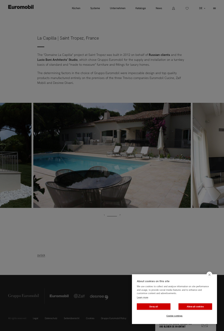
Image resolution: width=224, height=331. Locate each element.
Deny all (153, 306)
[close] (209, 275)
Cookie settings (174, 316)
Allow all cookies (195, 306)
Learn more (142, 297)
